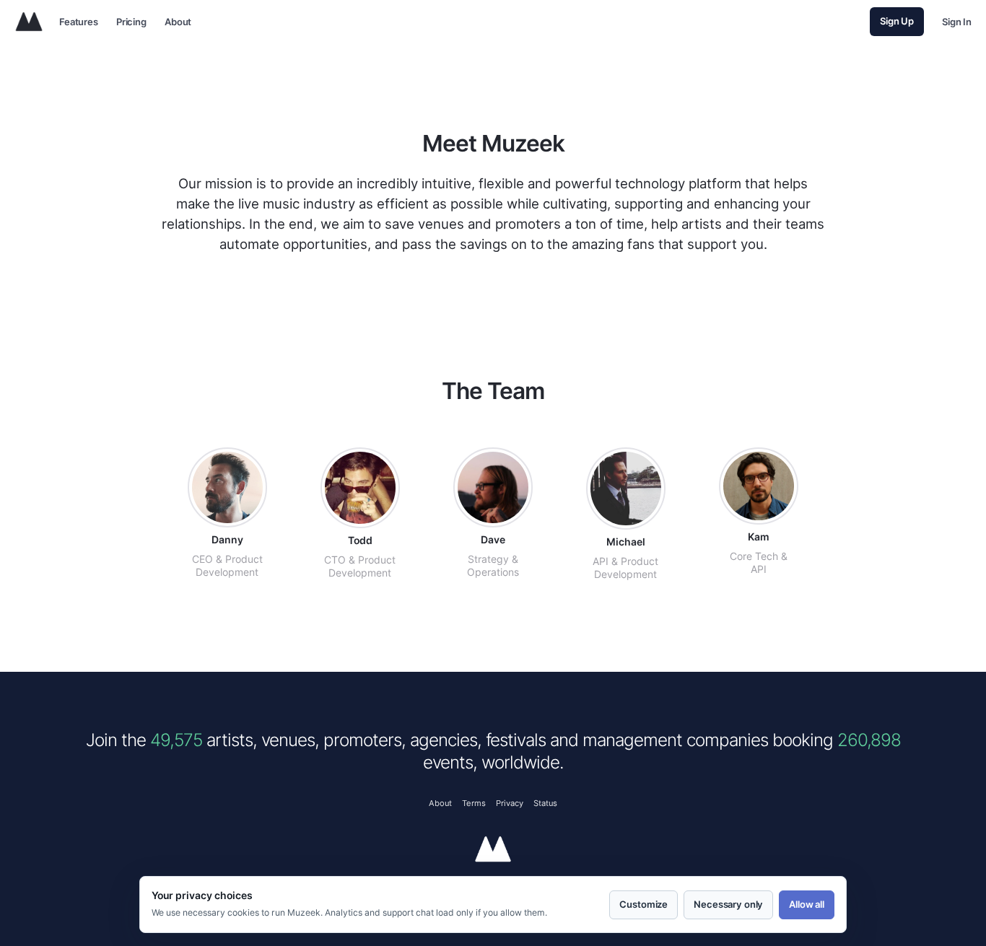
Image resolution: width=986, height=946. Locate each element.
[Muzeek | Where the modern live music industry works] (28, 21)
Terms (474, 802)
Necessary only (728, 905)
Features (78, 22)
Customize (643, 905)
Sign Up (897, 22)
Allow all (806, 905)
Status (545, 802)
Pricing (131, 22)
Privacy (509, 802)
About (178, 22)
